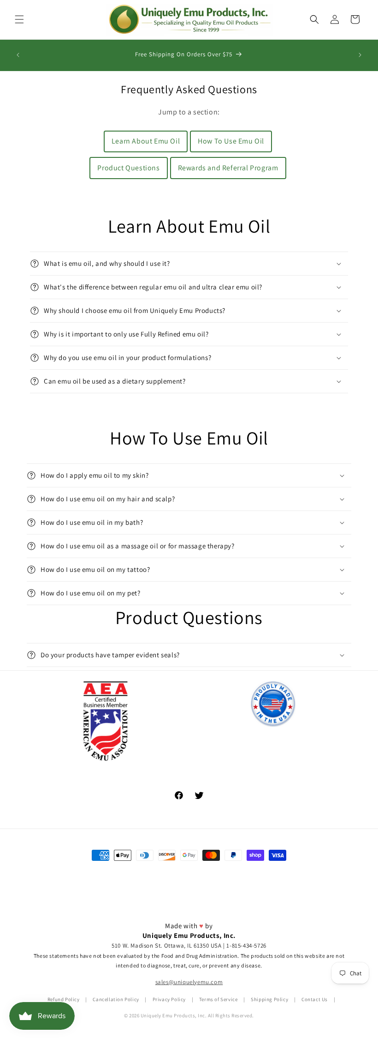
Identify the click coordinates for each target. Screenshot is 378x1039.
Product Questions (128, 168)
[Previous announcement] (18, 55)
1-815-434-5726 (246, 945)
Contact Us (314, 999)
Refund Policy (63, 999)
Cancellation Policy (116, 999)
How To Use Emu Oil (231, 141)
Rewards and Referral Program (228, 168)
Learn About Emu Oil (146, 141)
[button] (19, 19)
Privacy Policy (169, 999)
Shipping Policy (269, 999)
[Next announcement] (360, 55)
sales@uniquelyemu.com (189, 982)
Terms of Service (218, 999)
